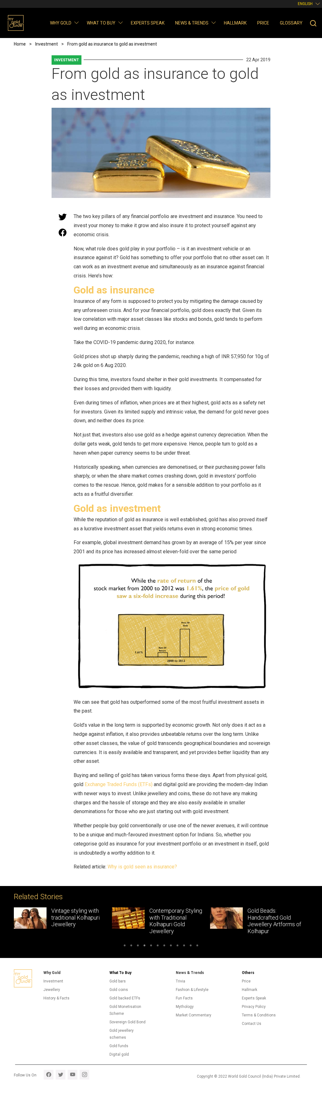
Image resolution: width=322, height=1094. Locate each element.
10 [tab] (184, 946)
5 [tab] (151, 946)
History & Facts (56, 998)
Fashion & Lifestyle (192, 989)
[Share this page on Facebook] (62, 232)
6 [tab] (157, 946)
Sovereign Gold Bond (127, 1022)
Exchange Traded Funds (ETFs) (119, 784)
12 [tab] (197, 946)
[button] (76, 22)
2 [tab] (131, 946)
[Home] (16, 23)
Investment (66, 60)
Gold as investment (117, 508)
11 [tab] (190, 946)
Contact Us (251, 1023)
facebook (48, 1075)
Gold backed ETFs (124, 998)
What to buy (101, 22)
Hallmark (235, 22)
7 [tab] (164, 946)
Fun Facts (184, 998)
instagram (84, 1075)
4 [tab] (144, 946)
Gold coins (118, 989)
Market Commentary (193, 1015)
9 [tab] (177, 946)
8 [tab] (171, 946)
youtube (72, 1075)
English (305, 4)
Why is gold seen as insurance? (142, 867)
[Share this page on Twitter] (62, 217)
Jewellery (51, 989)
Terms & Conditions (259, 1015)
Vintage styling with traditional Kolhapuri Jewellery (75, 917)
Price (263, 22)
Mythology (185, 1006)
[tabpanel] (63, 919)
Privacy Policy (254, 1006)
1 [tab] (124, 946)
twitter (60, 1075)
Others (248, 973)
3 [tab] (138, 946)
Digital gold (119, 1054)
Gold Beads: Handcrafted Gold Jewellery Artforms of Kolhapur (274, 920)
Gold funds (118, 1046)
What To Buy (120, 973)
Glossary (291, 22)
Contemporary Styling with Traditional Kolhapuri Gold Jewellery (175, 920)
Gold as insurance (114, 290)
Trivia (180, 981)
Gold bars (117, 981)
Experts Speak (147, 22)
